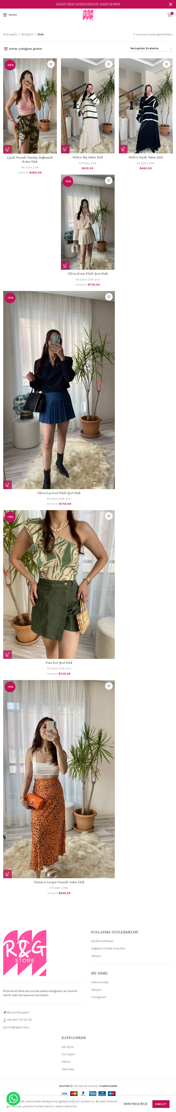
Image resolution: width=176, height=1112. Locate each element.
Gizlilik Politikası (102, 941)
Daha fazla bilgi (135, 1103)
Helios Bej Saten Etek (88, 157)
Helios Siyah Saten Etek (146, 157)
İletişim (96, 956)
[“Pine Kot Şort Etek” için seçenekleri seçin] (7, 654)
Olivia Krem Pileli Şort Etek (88, 274)
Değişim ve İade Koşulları (108, 948)
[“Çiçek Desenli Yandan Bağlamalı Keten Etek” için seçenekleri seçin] (7, 149)
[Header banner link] (81, 4)
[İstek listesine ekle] (51, 64)
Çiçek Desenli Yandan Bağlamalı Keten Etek (30, 160)
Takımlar (68, 1069)
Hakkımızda (99, 982)
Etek (36, 167)
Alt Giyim (27, 34)
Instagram (98, 997)
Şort (97, 279)
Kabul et (161, 1104)
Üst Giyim (68, 1054)
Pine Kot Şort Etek (59, 663)
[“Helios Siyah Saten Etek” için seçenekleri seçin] (123, 149)
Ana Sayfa (10, 34)
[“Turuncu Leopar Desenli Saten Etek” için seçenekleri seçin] (7, 874)
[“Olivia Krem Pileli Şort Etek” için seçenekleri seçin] (65, 265)
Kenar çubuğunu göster (25, 49)
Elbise (66, 1062)
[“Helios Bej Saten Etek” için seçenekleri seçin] (65, 149)
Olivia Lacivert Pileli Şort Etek (59, 493)
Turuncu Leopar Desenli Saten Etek (59, 882)
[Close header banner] (170, 4)
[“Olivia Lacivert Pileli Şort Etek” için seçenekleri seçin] (7, 485)
